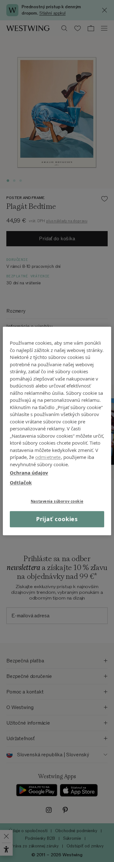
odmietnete (48, 457)
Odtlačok (21, 482)
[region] (57, 431)
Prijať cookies (57, 519)
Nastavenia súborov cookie (57, 501)
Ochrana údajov (29, 472)
